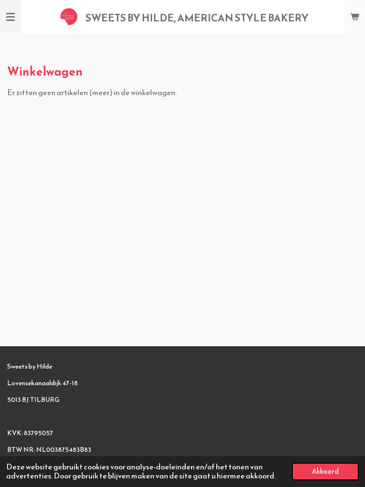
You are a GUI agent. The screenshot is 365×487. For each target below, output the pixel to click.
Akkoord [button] (325, 471)
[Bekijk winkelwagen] (354, 16)
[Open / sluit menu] (10, 16)
